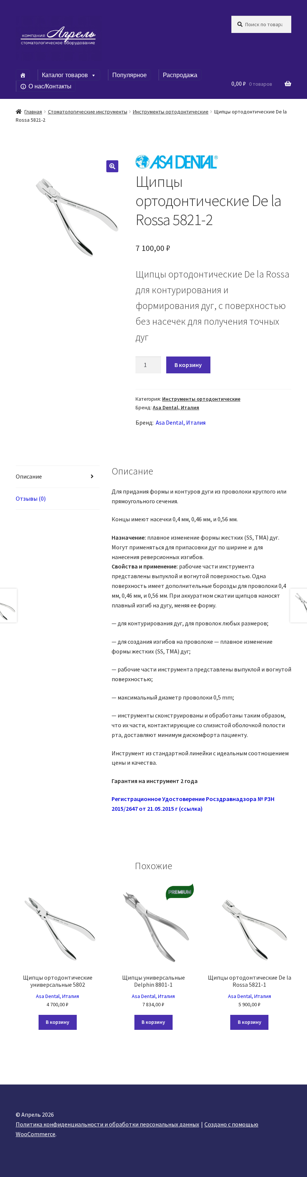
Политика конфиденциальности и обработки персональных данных (107, 1124)
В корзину (188, 364)
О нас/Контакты (50, 86)
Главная (33, 111)
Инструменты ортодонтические (171, 111)
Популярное (129, 75)
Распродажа (180, 75)
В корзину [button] (57, 1022)
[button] (112, 166)
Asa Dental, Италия (176, 407)
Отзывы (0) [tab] (31, 498)
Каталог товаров (65, 75)
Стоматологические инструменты (87, 111)
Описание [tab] (29, 476)
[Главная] (23, 75)
